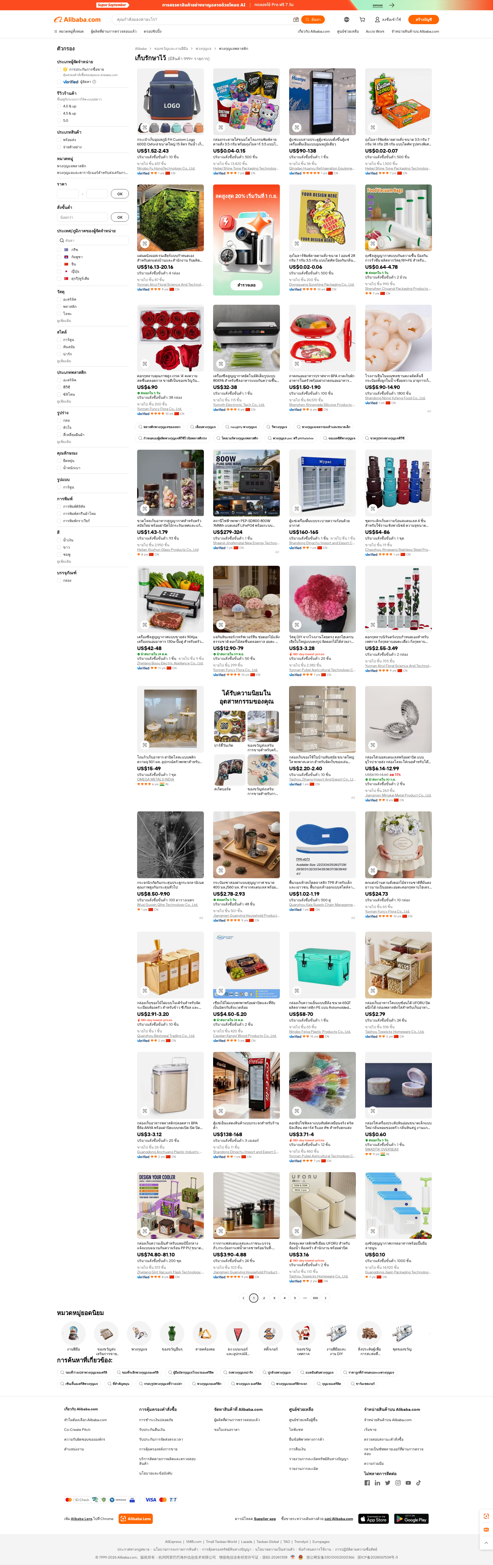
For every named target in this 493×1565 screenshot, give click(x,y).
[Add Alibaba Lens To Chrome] (136, 1519)
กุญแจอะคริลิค (331, 1384)
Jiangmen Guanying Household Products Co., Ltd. (246, 915)
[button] (296, 19)
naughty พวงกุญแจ (244, 427)
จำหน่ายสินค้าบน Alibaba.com (388, 1420)
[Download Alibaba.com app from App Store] (373, 1519)
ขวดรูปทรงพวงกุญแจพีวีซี (387, 438)
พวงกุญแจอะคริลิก (209, 1384)
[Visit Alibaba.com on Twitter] (388, 1483)
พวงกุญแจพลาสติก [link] (233, 49)
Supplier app (265, 1519)
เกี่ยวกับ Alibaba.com (81, 1409)
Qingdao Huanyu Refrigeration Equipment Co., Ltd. (322, 168)
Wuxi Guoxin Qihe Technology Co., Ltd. (167, 905)
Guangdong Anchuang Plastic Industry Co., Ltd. (170, 1152)
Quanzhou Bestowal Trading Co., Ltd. (166, 1036)
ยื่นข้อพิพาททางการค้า (306, 1439)
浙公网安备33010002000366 (330, 1557)
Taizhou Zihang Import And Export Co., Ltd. (322, 779)
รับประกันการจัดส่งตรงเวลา (161, 1439)
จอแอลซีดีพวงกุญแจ (341, 438)
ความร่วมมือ (374, 1463)
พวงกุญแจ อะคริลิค (248, 1384)
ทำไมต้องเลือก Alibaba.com (85, 1420)
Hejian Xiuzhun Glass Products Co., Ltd (167, 550)
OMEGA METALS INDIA (155, 779)
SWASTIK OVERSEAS (382, 1149)
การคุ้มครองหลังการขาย (158, 1449)
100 (315, 1298)
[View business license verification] (292, 1557)
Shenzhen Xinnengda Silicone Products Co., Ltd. (322, 405)
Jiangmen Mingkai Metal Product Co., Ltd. (398, 795)
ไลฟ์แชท (296, 1430)
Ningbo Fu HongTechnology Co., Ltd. (166, 168)
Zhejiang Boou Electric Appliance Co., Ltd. (170, 663)
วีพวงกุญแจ (279, 427)
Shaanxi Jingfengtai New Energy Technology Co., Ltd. (246, 543)
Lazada (246, 1542)
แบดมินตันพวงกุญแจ (320, 1372)
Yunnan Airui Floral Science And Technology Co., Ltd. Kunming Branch (170, 284)
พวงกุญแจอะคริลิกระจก (291, 1384)
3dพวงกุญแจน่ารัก (241, 1372)
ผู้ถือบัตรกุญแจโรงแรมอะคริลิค (193, 1372)
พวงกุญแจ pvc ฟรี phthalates (293, 438)
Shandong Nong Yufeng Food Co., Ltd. (395, 398)
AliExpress (173, 1542)
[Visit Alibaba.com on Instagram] (398, 1483)
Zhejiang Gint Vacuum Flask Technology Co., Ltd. (170, 1272)
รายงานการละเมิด (303, 1469)
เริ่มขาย (370, 1430)
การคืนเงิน (297, 1449)
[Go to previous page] (243, 1298)
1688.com (194, 1542)
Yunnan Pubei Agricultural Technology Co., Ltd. (322, 670)
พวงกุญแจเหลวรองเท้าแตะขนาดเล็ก (326, 427)
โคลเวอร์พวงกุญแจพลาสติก (240, 438)
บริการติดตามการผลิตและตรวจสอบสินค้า (167, 1461)
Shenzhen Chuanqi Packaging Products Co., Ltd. (398, 288)
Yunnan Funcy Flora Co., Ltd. (159, 409)
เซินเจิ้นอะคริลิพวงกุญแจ (81, 1384)
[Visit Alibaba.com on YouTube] (408, 1483)
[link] (486, 1516)
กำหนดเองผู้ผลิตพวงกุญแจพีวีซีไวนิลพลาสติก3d (175, 438)
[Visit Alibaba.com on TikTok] (418, 1483)
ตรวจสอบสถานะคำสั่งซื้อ (383, 1439)
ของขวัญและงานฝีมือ (171, 49)
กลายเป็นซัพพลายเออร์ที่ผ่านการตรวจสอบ (393, 1451)
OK (119, 194)
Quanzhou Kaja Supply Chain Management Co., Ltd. (322, 905)
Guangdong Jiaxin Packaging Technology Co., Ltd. (398, 1272)
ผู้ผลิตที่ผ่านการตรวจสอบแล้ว (237, 1420)
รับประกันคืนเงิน (152, 1430)
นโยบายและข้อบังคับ (155, 1473)
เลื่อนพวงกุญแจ (205, 427)
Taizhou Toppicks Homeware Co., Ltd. (394, 1032)
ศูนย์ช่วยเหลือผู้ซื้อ (303, 1420)
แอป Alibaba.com (339, 1519)
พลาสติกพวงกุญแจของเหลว (162, 427)
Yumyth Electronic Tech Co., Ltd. (239, 405)
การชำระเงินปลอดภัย (156, 1420)
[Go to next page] (325, 1298)
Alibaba (141, 49)
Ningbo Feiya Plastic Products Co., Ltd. (320, 1032)
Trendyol (301, 1542)
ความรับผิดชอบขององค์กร (84, 1439)
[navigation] (93, 674)
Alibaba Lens (81, 1519)
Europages (321, 1542)
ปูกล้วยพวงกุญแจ (279, 1372)
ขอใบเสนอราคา (227, 1430)
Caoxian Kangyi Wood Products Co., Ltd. (245, 1036)
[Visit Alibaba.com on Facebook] (367, 1483)
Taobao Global (268, 1542)
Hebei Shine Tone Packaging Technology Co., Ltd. (246, 168)
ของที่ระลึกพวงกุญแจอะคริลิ (140, 1372)
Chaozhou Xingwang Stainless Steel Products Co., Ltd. (398, 550)
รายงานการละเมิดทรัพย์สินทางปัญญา (318, 1459)
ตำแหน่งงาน (74, 1449)
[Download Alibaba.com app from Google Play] (411, 1519)
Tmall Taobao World (221, 1542)
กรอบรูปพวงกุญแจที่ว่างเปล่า (163, 1384)
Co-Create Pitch (77, 1430)
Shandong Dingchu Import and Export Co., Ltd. (322, 543)
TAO (286, 1542)
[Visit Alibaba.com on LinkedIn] (377, 1483)
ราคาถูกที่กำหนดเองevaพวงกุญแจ (371, 1372)
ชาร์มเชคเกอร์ (365, 1384)
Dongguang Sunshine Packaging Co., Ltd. (321, 284)
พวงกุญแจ (203, 49)
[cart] (363, 20)
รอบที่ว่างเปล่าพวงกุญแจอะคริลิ (86, 1372)
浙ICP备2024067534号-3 (377, 1557)
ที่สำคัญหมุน (121, 1384)
